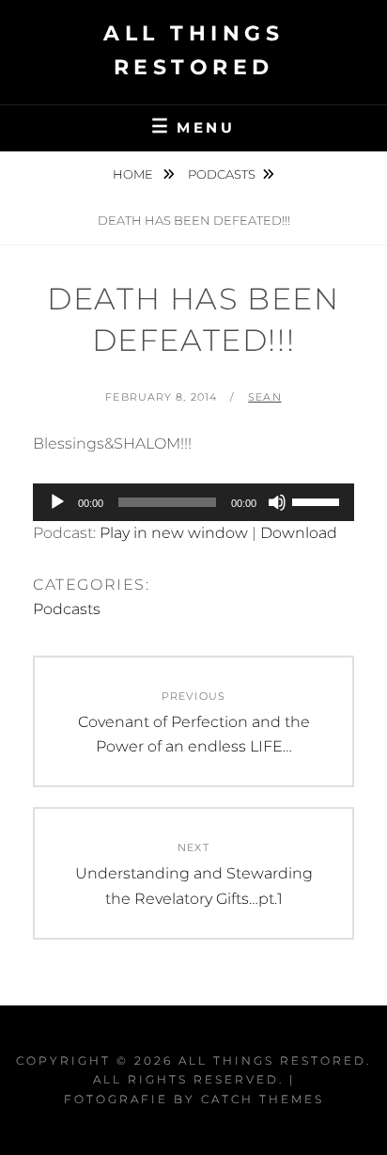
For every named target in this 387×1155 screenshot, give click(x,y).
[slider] (318, 500)
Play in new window (174, 533)
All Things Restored (272, 1060)
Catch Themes (262, 1099)
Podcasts (221, 174)
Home (134, 174)
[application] (193, 502)
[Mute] (277, 502)
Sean (264, 396)
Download (298, 533)
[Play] (57, 502)
